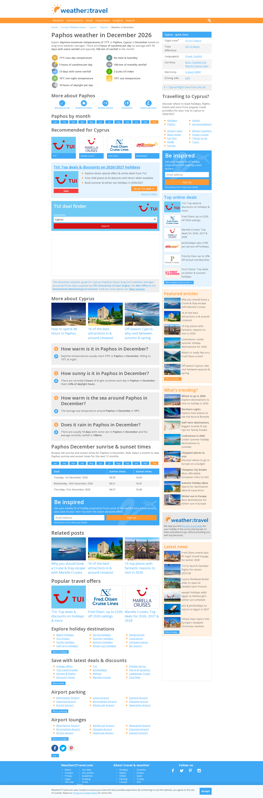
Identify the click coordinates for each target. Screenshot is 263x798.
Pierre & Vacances (139, 670)
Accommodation (201, 124)
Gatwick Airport (138, 697)
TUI (95, 666)
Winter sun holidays (104, 646)
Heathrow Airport (103, 733)
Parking (123, 779)
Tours (195, 142)
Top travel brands (67, 670)
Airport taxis (174, 131)
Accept (205, 791)
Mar (73, 122)
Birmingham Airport (105, 701)
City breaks (63, 638)
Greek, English (193, 56)
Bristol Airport (65, 705)
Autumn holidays (103, 642)
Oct (136, 122)
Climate (123, 782)
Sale (66, 191)
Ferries (171, 145)
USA (139, 782)
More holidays (60, 651)
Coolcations (136, 638)
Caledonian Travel (139, 673)
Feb (64, 122)
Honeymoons (137, 634)
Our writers (88, 772)
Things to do (199, 138)
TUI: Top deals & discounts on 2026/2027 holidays (97, 167)
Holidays (172, 120)
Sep (127, 122)
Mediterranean (78, 27)
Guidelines (87, 775)
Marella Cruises (102, 677)
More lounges (60, 738)
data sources (137, 289)
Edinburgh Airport (103, 705)
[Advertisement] (162, 9)
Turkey (140, 779)
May (91, 122)
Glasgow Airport (138, 701)
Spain (139, 775)
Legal (67, 779)
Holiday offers (64, 666)
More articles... (172, 378)
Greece (140, 772)
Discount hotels (65, 677)
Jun (100, 122)
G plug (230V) (193, 72)
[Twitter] (63, 748)
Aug (118, 122)
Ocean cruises (200, 134)
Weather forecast (105, 107)
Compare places (138, 642)
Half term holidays (67, 646)
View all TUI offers (149, 194)
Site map (69, 782)
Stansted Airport (66, 701)
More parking (60, 711)
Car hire (172, 138)
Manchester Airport (68, 697)
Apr (82, 122)
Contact (69, 772)
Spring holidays (102, 634)
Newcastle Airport (140, 705)
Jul (109, 122)
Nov (145, 122)
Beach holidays (65, 634)
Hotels (196, 120)
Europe (64, 27)
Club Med (134, 677)
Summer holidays (103, 638)
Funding (86, 779)
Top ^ (55, 755)
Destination (60, 214)
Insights (118, 20)
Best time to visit (62, 107)
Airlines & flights (66, 673)
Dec (154, 122)
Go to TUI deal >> (144, 188)
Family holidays (65, 642)
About (68, 769)
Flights (171, 124)
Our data (86, 769)
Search (130, 20)
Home (54, 27)
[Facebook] (54, 748)
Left (187, 78)
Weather (58, 20)
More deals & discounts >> (178, 282)
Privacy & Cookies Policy (85, 792)
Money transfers (202, 131)
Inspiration (102, 20)
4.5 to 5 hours (193, 40)
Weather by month (83, 107)
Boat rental (174, 134)
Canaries (141, 769)
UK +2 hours (192, 46)
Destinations (75, 20)
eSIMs (170, 142)
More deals (58, 683)
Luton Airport (101, 697)
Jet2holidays (100, 670)
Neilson (97, 673)
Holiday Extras (137, 666)
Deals (89, 20)
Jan (55, 122)
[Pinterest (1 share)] (71, 748)
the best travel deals (192, 526)
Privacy (68, 775)
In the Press (82, 783)
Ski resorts (135, 646)
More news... (171, 632)
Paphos (104, 27)
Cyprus (93, 27)
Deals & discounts (149, 107)
